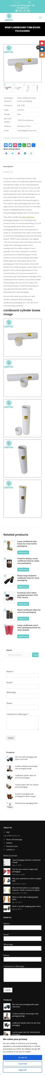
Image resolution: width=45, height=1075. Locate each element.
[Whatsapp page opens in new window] (20, 10)
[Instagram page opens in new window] (28, 10)
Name (10, 671)
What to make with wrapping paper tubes (25, 898)
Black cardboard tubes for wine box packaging (29, 611)
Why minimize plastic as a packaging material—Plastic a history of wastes (26, 889)
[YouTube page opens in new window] (16, 10)
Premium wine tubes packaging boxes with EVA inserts (27, 595)
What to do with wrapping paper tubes (26, 906)
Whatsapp (11, 692)
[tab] (22, 165)
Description (8, 166)
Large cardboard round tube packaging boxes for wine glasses (28, 627)
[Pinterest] (19, 153)
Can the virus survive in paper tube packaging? (25, 870)
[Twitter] (12, 153)
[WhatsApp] (31, 153)
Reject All (22, 1070)
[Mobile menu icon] (40, 17)
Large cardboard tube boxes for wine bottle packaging (27, 543)
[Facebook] (6, 153)
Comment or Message (17, 714)
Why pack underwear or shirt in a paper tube (26, 879)
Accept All (22, 1057)
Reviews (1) (8, 172)
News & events (10, 855)
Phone (9, 703)
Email (9, 682)
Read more (23, 552)
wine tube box (28, 217)
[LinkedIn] (25, 153)
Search (9, 650)
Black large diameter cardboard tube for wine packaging (28, 577)
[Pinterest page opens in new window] (24, 10)
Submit (10, 738)
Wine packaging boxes (20, 138)
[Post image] (6, 862)
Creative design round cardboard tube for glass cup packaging (28, 560)
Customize (22, 1064)
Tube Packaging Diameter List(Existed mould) (26, 861)
